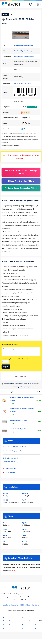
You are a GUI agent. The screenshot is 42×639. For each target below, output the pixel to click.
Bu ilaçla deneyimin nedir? (10, 344)
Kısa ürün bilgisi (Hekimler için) (24, 51)
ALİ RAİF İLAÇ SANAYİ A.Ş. (23, 83)
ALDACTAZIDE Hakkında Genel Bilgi (14, 447)
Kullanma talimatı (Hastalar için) (24, 45)
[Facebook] (22, 123)
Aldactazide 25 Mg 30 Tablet (18, 420)
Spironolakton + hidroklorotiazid (24, 56)
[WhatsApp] (29, 123)
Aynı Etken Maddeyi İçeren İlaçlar (13, 451)
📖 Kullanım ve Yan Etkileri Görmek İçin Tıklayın (21, 172)
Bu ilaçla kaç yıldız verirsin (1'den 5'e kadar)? (15, 359)
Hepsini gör (26, 387)
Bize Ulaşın (35, 605)
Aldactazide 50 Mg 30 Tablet (19, 429)
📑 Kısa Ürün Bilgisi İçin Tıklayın (21, 181)
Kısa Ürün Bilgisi (9, 472)
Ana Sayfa (6, 605)
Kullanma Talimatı (9, 468)
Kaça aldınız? (32, 107)
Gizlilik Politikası (25, 605)
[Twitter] (26, 123)
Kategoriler (14, 605)
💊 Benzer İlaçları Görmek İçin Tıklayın (21, 188)
